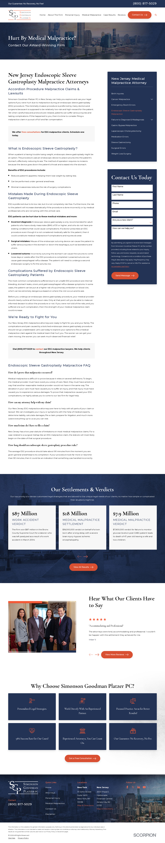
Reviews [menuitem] (122, 15)
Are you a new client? (122, 220)
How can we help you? (123, 228)
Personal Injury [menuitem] (72, 15)
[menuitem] (132, 93)
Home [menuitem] (43, 15)
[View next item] (85, 556)
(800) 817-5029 (145, 3)
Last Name (117, 195)
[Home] (19, 15)
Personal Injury (52, 798)
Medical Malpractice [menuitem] (91, 15)
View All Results (81, 567)
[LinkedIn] (138, 787)
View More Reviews (114, 654)
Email (115, 212)
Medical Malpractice (55, 803)
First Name (117, 186)
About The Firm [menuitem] (55, 15)
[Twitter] (133, 787)
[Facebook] (127, 787)
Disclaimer (50, 814)
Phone (115, 203)
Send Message (123, 275)
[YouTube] (144, 787)
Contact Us (137, 15)
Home (48, 787)
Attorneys (50, 793)
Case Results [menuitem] (109, 15)
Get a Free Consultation (80, 758)
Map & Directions (85, 805)
